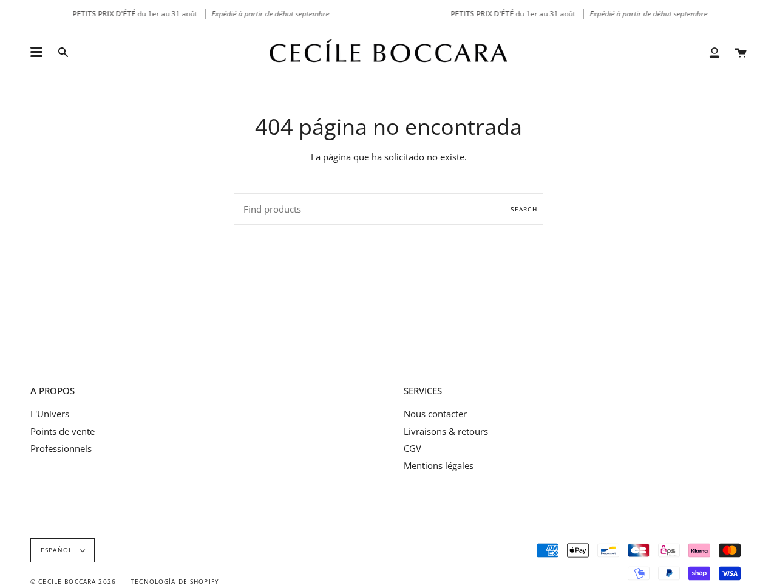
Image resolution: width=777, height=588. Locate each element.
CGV (412, 448)
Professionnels (61, 448)
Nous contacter (435, 414)
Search (524, 209)
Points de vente (62, 431)
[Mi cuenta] (714, 52)
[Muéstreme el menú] (36, 52)
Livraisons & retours (446, 431)
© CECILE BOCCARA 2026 (73, 582)
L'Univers (49, 414)
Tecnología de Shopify (175, 582)
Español (58, 550)
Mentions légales (438, 465)
